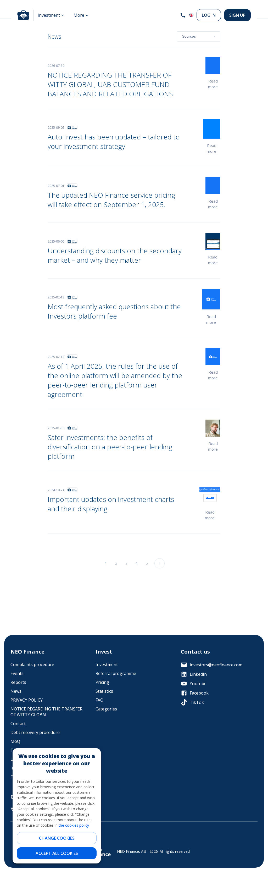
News (15, 691)
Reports (18, 682)
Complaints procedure (32, 664)
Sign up (237, 15)
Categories (106, 709)
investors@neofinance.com (216, 665)
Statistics (104, 691)
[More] (81, 15)
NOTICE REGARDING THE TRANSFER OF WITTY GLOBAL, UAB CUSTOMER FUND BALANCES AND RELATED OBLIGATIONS (110, 84)
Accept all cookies (57, 853)
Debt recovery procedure (35, 732)
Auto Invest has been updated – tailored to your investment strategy (114, 141)
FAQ (99, 700)
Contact (18, 723)
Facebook (199, 693)
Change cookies (57, 838)
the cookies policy (74, 825)
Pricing (102, 682)
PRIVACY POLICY (26, 700)
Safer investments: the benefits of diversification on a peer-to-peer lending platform (110, 447)
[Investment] (51, 15)
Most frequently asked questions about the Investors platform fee (114, 311)
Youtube (198, 683)
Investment (107, 664)
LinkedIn (198, 674)
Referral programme (116, 673)
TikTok (197, 702)
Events (17, 673)
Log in (209, 15)
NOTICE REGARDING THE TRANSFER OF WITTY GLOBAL (46, 712)
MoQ (15, 741)
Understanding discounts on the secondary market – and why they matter (115, 255)
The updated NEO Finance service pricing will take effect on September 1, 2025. (111, 199)
